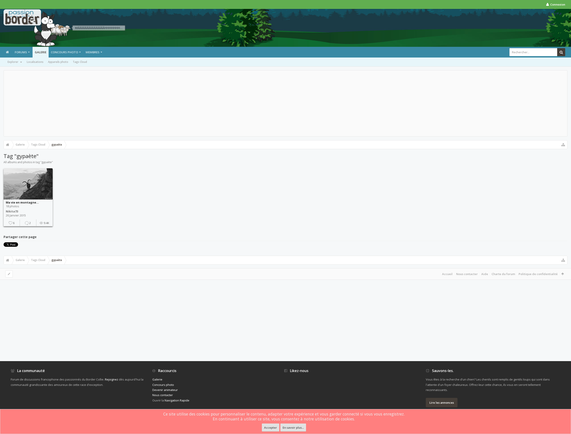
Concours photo (64, 52)
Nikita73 (12, 211)
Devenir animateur (165, 390)
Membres (92, 52)
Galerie (40, 52)
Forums (21, 52)
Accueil (447, 274)
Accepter (270, 428)
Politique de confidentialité (538, 274)
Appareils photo (58, 62)
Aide (484, 274)
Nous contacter (467, 274)
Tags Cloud (80, 62)
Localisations (35, 62)
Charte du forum (503, 274)
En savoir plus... (293, 428)
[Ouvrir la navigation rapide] (563, 144)
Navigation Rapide (177, 400)
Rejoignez (111, 379)
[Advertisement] (285, 103)
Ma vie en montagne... (22, 202)
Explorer (13, 62)
